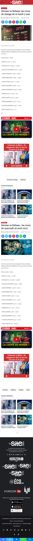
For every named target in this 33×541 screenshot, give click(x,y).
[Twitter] (6, 22)
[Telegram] (24, 22)
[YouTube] (17, 455)
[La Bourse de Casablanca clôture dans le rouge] (24, 194)
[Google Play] (23, 455)
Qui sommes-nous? (17, 523)
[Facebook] (2, 22)
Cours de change (12, 179)
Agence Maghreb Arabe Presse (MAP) (10, 17)
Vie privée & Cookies (7, 523)
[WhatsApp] (20, 22)
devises (23, 179)
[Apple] (19, 455)
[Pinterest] (13, 22)
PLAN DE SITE (16, 526)
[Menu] (2, 3)
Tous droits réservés (18, 521)
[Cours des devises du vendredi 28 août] (24, 209)
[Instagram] (21, 455)
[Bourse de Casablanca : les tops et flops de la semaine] (8, 194)
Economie (4, 8)
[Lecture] (16, 129)
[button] (16, 129)
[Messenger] (17, 22)
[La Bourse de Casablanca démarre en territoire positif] (8, 209)
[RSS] (8, 455)
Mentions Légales (27, 523)
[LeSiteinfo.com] (16, 2)
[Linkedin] (10, 22)
